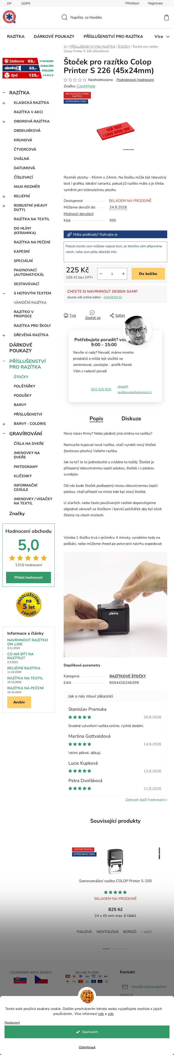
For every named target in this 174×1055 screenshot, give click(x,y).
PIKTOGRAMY (26, 466)
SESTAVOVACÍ (26, 283)
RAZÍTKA (19, 93)
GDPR (26, 3)
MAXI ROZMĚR (27, 186)
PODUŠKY (22, 395)
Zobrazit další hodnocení (145, 799)
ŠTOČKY (21, 377)
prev (67, 897)
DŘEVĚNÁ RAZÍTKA (31, 335)
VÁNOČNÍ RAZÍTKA (30, 302)
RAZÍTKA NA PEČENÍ (32, 242)
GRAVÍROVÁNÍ (25, 434)
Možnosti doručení (79, 213)
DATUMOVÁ (24, 168)
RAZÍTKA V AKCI (28, 112)
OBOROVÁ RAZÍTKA (32, 121)
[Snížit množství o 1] (100, 273)
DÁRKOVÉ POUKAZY (20, 348)
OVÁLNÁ (21, 158)
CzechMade (86, 86)
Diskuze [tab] (131, 418)
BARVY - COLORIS (30, 423)
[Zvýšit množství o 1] (123, 273)
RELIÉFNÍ (22, 196)
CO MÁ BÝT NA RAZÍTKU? (20, 656)
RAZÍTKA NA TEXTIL (32, 219)
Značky (17, 513)
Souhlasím (90, 1032)
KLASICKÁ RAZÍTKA (31, 102)
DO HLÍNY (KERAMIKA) (25, 230)
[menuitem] (15, 36)
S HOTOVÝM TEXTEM (32, 293)
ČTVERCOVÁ (25, 149)
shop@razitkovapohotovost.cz (135, 389)
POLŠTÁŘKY (24, 386)
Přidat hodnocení (28, 577)
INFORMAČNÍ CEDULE (25, 487)
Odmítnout (87, 1047)
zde (101, 1013)
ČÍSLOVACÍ (23, 177)
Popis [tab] (96, 418)
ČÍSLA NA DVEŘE (29, 443)
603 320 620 (101, 389)
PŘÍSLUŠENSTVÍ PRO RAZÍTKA (27, 364)
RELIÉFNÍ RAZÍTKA (23, 668)
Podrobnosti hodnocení (135, 79)
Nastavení (12, 1022)
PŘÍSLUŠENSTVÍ (28, 414)
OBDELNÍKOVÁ (27, 130)
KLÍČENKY (23, 476)
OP (9, 3)
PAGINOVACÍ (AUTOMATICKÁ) (29, 272)
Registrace (155, 3)
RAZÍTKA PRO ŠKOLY (32, 325)
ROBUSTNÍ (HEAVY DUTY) (30, 207)
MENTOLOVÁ (108, 931)
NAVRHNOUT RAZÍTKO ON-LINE (27, 642)
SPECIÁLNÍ (23, 260)
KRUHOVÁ (23, 140)
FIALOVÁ (84, 931)
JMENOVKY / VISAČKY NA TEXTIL (33, 501)
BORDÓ (129, 931)
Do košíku (148, 273)
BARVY (20, 404)
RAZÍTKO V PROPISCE (24, 314)
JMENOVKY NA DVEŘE (27, 455)
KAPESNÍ (22, 251)
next (163, 897)
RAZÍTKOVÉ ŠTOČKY (127, 676)
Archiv (19, 702)
